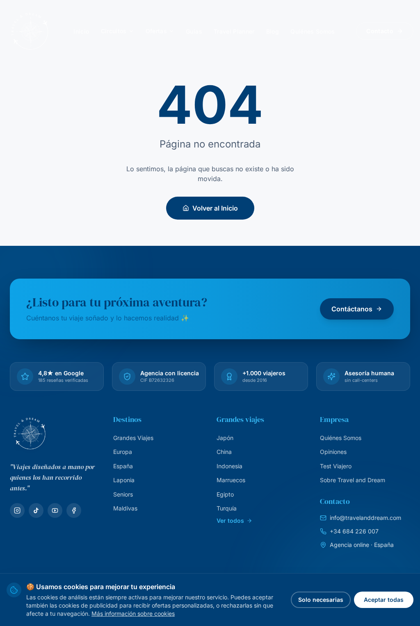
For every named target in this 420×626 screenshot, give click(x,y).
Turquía (227, 508)
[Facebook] (73, 510)
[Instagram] (17, 510)
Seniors (123, 494)
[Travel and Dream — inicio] (29, 31)
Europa (122, 451)
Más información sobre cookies (133, 613)
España (123, 466)
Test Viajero (336, 466)
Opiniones (333, 451)
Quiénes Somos (340, 437)
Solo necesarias (320, 599)
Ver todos (230, 520)
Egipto (225, 494)
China (224, 451)
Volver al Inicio (215, 208)
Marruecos (231, 479)
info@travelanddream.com (365, 517)
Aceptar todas (384, 599)
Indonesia (229, 466)
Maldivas (125, 508)
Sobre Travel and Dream (352, 479)
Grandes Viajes (133, 437)
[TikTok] (36, 510)
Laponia (124, 479)
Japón (225, 437)
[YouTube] (55, 510)
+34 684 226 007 (354, 531)
